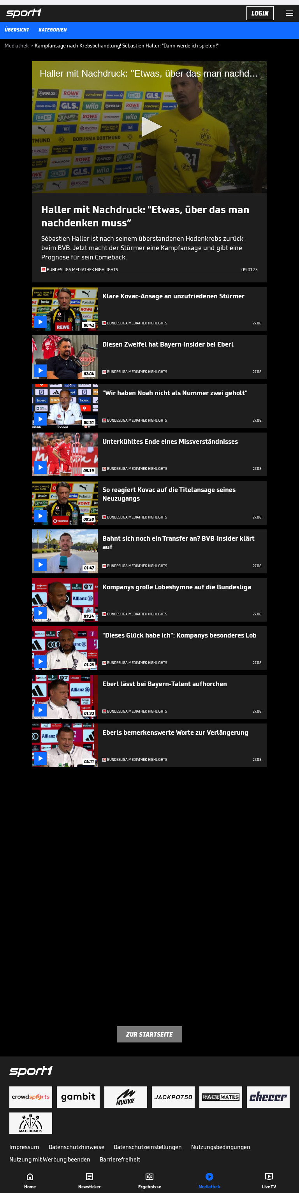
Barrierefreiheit (120, 1159)
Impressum (24, 1147)
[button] (150, 127)
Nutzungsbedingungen (220, 1147)
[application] (149, 127)
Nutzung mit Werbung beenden (49, 1159)
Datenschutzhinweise (76, 1147)
